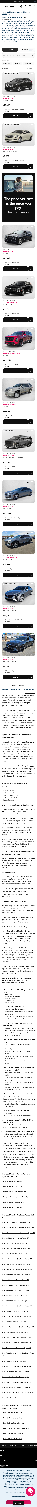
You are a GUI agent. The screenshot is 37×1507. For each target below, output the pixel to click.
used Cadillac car (28, 742)
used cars (31, 934)
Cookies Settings (18, 1497)
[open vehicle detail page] (18, 83)
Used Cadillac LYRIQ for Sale (13, 1202)
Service (3, 1461)
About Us (4, 1466)
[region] (18, 1487)
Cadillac (24, 1445)
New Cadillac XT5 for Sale (12, 1439)
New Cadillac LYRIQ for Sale (13, 1433)
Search (11, 50)
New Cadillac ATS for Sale (12, 1413)
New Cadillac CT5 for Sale (12, 1418)
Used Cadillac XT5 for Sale (12, 1207)
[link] (8, 6)
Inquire (15, 116)
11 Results (5, 69)
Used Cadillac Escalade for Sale (14, 1192)
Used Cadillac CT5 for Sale (12, 1186)
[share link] (28, 74)
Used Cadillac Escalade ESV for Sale (16, 1197)
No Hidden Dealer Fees (18, 1)
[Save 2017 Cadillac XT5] (32, 74)
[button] (21, 7)
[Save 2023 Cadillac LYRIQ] (32, 278)
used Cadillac (30, 693)
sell (2, 1456)
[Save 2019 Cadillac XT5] (32, 227)
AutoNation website (18, 1009)
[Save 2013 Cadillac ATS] (32, 125)
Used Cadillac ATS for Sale (12, 1181)
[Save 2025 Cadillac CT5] (32, 584)
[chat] (26, 6)
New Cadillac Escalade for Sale (14, 1423)
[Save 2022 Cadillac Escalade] (32, 431)
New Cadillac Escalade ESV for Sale (16, 1428)
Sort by (29, 69)
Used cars (13, 1445)
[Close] (35, 1469)
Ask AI (26, 50)
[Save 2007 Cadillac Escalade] (32, 380)
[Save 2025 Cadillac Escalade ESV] (32, 329)
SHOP (2, 1450)
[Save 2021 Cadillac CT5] (32, 482)
